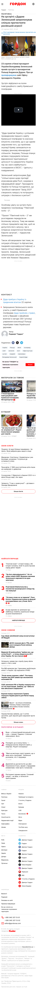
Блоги (20, 803)
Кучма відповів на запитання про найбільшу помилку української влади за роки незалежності (20, 612)
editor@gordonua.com (13, 923)
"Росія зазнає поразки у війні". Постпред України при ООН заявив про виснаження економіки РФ (17, 677)
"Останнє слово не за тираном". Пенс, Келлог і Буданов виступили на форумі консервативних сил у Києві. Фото (20, 599)
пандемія (12, 354)
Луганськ (4, 863)
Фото (20, 817)
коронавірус (21, 354)
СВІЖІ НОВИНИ (8, 630)
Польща (12, 347)
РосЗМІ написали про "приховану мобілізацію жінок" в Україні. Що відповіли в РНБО (18, 669)
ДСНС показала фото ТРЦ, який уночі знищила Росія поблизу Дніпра (21, 645)
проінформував (8, 75)
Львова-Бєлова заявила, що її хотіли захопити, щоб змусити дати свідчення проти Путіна (18, 716)
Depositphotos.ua (27, 947)
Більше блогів (18, 491)
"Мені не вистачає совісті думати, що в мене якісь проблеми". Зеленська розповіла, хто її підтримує (20, 755)
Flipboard (25, 872)
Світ (2, 803)
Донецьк (4, 850)
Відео (20, 820)
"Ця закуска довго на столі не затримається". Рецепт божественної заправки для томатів (11, 431)
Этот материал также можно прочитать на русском (19, 33)
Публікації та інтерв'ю (25, 797)
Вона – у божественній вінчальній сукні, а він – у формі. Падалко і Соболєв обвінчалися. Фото (20, 734)
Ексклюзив (22, 814)
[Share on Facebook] (13, 342)
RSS (23, 875)
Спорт (3, 807)
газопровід (27, 347)
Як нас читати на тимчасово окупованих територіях (9, 909)
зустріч (4, 354)
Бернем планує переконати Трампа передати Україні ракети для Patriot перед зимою (17, 695)
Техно (3, 814)
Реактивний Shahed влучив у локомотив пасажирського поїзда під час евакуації (20, 589)
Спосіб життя (5, 817)
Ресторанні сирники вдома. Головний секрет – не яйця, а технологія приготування (19, 776)
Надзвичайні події (7, 820)
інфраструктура (27, 350)
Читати (30, 364)
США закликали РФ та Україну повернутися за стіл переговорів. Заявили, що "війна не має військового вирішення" (18, 686)
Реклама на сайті (7, 900)
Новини (3, 789)
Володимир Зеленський (9, 357)
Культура (4, 810)
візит (18, 350)
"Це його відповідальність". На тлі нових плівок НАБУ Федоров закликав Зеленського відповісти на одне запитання (20, 577)
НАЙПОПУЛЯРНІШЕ (9, 559)
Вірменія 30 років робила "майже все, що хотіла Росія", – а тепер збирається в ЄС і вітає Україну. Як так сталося (17, 654)
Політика (11, 10)
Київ (2, 840)
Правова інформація (8, 903)
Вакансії (4, 893)
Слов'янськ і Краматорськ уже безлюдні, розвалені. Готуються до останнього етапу (17, 459)
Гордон (3, 10)
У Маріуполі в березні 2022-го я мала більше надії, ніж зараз (18, 476)
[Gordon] (18, 4)
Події (12, 402)
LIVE (19, 810)
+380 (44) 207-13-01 (12, 917)
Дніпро (3, 856)
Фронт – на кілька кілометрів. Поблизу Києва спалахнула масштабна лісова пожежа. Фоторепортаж (16, 705)
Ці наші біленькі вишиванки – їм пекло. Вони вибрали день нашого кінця (16, 450)
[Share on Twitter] (17, 342)
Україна (4, 347)
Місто (3, 835)
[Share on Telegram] (21, 342)
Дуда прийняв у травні (24, 313)
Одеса (3, 846)
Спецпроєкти (22, 830)
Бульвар (6, 412)
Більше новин (18, 722)
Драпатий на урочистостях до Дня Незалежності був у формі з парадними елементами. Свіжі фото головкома (20, 766)
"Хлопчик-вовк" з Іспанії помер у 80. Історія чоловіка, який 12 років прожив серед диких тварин (20, 566)
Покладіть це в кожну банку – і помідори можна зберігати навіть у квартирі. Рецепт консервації (19, 745)
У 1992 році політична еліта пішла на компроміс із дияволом (18, 468)
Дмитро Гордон (27, 840)
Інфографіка (5, 824)
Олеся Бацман (26, 864)
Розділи (21, 789)
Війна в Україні (6, 793)
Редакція (4, 897)
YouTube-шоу (23, 827)
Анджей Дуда (23, 357)
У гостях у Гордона (24, 800)
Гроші (3, 800)
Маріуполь (4, 860)
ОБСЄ (19, 347)
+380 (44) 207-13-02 (12, 920)
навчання (11, 350)
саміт (4, 350)
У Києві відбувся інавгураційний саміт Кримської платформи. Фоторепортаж (10, 397)
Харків (3, 853)
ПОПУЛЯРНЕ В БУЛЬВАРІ (12, 727)
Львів (3, 843)
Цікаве (3, 827)
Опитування (22, 824)
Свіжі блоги (7, 446)
